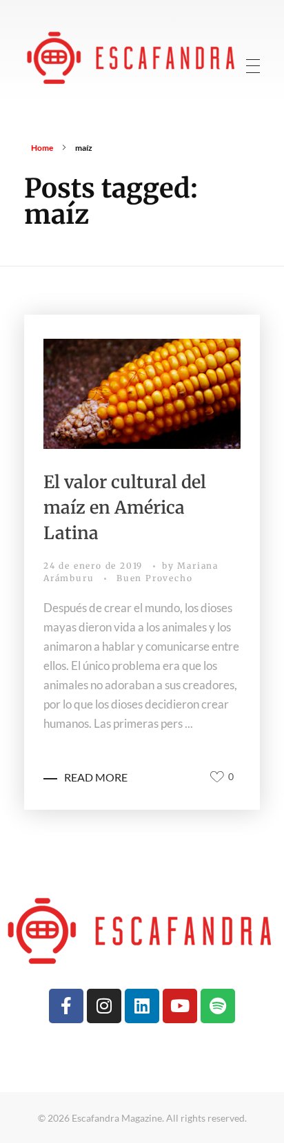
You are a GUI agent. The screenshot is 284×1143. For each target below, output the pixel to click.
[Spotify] (218, 1006)
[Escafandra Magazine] (132, 57)
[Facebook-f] (66, 1006)
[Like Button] (217, 776)
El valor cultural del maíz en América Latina (124, 507)
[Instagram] (104, 1006)
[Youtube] (180, 1006)
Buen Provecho (154, 578)
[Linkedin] (142, 1006)
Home (42, 148)
